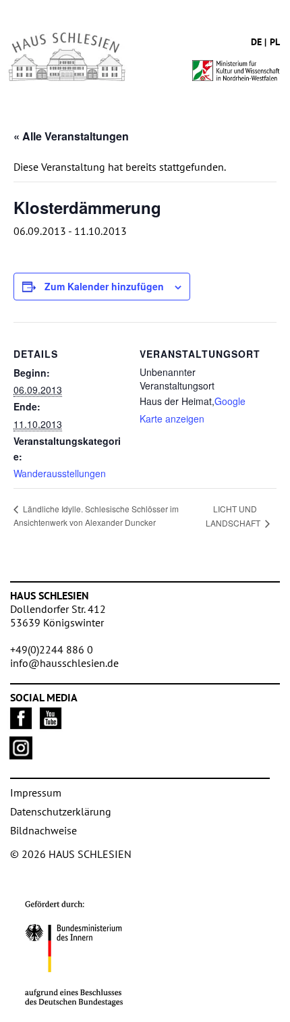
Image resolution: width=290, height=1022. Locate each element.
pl (275, 42)
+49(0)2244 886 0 (51, 649)
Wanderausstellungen (59, 473)
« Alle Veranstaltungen (71, 136)
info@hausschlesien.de (64, 663)
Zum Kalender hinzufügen (104, 286)
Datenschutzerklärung (60, 811)
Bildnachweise (43, 830)
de (256, 42)
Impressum (35, 792)
